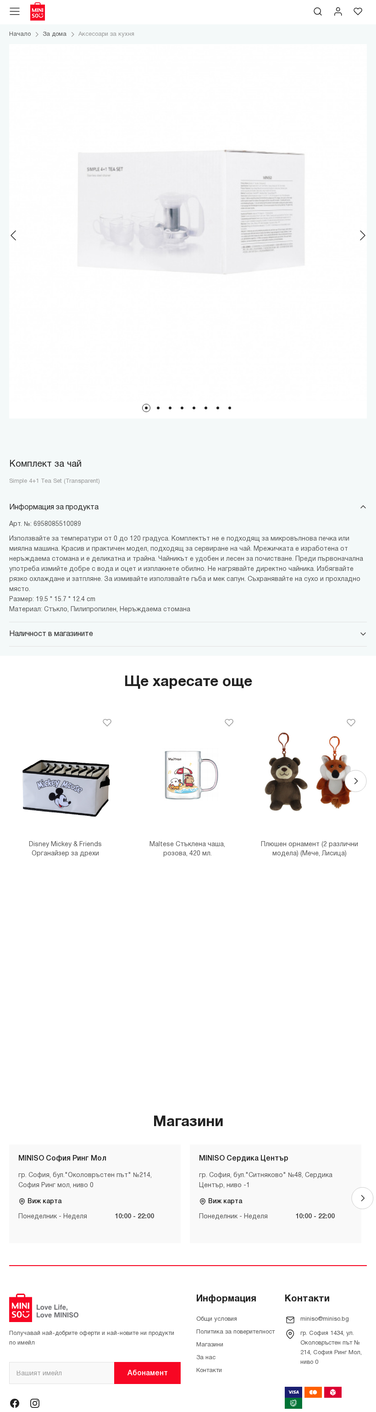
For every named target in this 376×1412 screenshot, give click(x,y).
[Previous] (14, 235)
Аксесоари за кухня (106, 34)
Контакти (209, 1370)
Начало (20, 34)
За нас (206, 1358)
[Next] (362, 235)
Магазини (209, 1345)
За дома (54, 34)
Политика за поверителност (235, 1332)
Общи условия (216, 1319)
